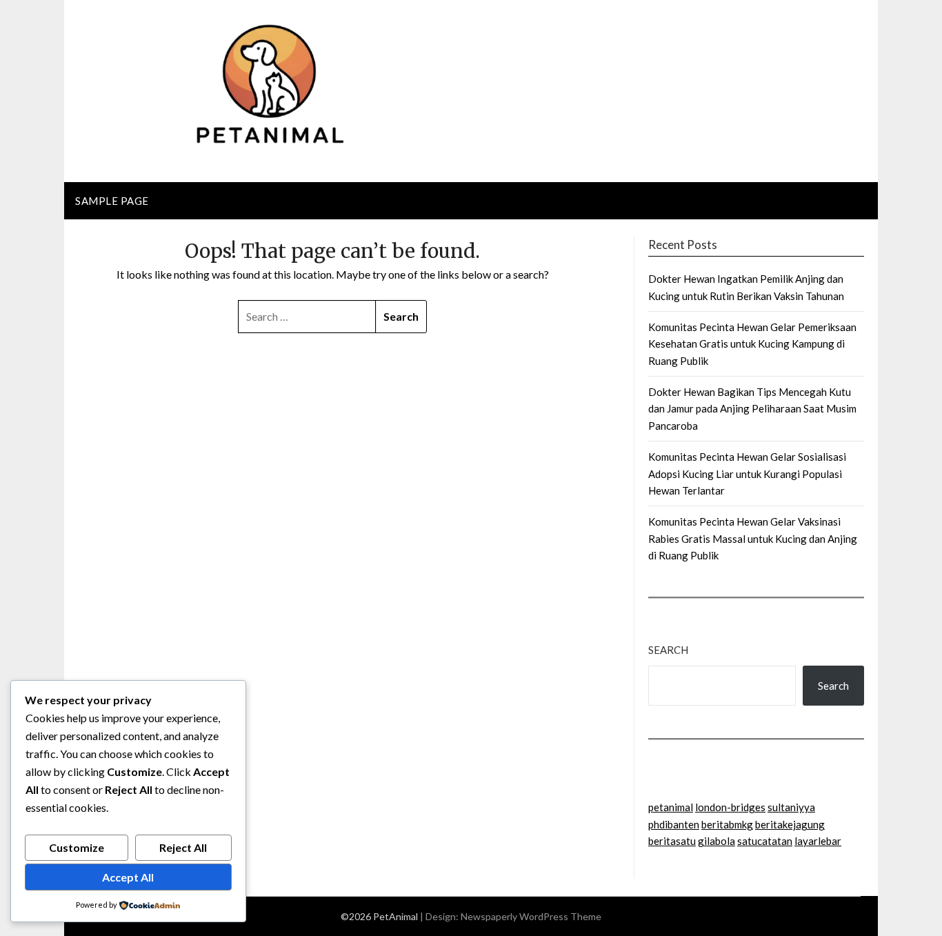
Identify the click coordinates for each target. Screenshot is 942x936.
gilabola (716, 841)
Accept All (128, 877)
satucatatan (764, 841)
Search (668, 650)
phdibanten (673, 824)
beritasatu (672, 841)
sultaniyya (791, 807)
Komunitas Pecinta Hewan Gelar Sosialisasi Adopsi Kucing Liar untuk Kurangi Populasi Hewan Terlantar (747, 473)
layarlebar (817, 841)
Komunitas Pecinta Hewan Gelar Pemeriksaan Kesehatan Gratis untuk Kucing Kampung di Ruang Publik (752, 344)
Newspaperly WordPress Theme (531, 916)
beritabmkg (727, 824)
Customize (76, 847)
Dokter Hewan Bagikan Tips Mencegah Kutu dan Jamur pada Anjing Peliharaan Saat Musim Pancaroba (752, 409)
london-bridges (730, 807)
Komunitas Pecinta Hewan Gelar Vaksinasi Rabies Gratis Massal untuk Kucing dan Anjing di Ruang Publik (752, 538)
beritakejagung (790, 824)
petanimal (670, 807)
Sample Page (112, 201)
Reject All (183, 847)
